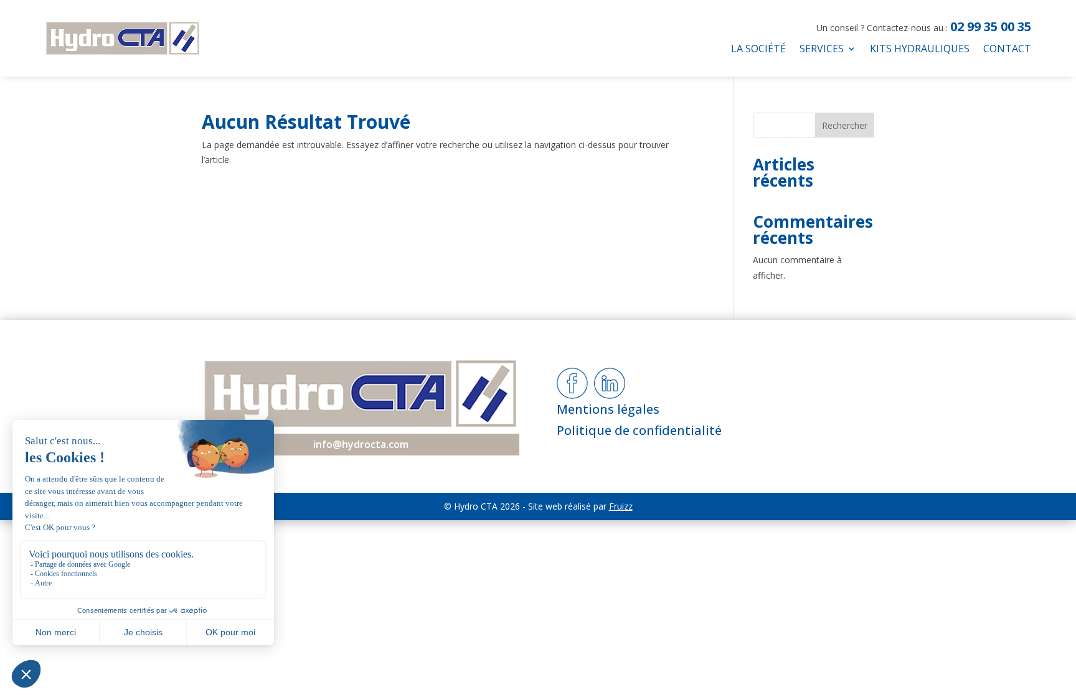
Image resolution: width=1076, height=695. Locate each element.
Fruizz (621, 506)
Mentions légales (608, 409)
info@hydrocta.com (360, 444)
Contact (1007, 49)
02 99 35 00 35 (990, 26)
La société (758, 49)
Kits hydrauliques (920, 49)
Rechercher (844, 125)
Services (822, 49)
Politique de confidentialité (639, 430)
